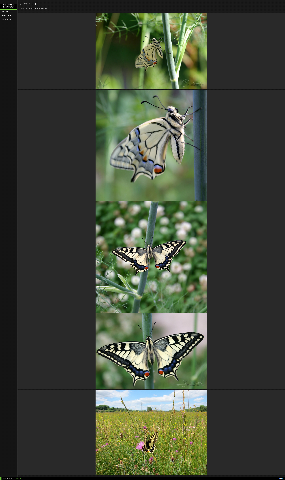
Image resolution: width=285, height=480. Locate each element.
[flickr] (281, 478)
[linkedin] (282, 478)
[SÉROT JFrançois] (8, 4)
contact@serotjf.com (17, 478)
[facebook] (279, 478)
